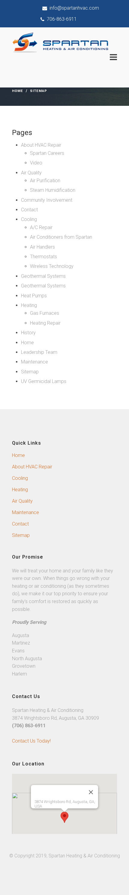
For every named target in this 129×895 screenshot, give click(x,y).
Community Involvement (46, 200)
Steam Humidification (52, 190)
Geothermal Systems (43, 276)
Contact (29, 210)
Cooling (29, 219)
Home (17, 91)
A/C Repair (41, 227)
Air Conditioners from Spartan (61, 237)
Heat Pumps (34, 296)
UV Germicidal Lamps (43, 381)
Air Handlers (42, 247)
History (28, 333)
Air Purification (45, 180)
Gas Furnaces (44, 313)
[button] (64, 817)
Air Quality (31, 173)
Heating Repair (45, 323)
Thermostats (43, 256)
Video (36, 163)
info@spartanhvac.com (73, 8)
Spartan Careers (47, 153)
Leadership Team (39, 352)
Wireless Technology (52, 266)
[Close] (91, 792)
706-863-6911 (60, 19)
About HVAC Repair (41, 145)
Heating (29, 305)
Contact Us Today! (31, 741)
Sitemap (30, 372)
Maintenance (34, 362)
